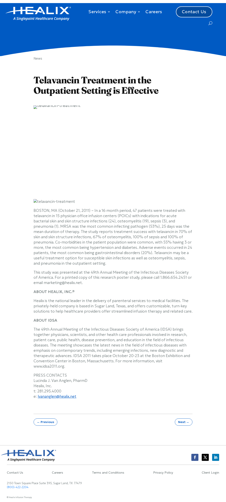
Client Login (210, 473)
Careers (153, 11)
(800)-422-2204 (17, 487)
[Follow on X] (205, 457)
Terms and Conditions (108, 473)
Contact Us (194, 11)
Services (97, 11)
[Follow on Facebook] (194, 457)
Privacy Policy (163, 473)
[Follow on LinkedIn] (215, 457)
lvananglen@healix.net (57, 396)
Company (125, 11)
